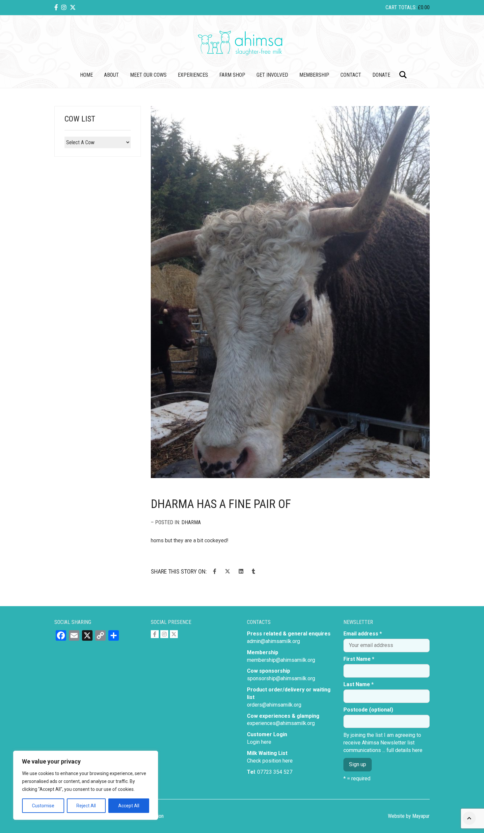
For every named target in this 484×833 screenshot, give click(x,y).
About (111, 75)
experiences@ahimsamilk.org (281, 723)
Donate (381, 75)
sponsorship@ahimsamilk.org (281, 678)
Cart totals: (408, 7)
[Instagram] (64, 7)
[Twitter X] (73, 7)
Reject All (86, 805)
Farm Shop (232, 75)
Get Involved (272, 75)
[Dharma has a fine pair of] (290, 292)
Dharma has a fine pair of (221, 504)
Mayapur (421, 816)
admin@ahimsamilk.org (273, 641)
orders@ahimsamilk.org (274, 705)
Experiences (193, 75)
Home (86, 75)
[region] (85, 785)
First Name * (358, 659)
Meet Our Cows (148, 75)
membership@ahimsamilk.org (281, 660)
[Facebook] (56, 7)
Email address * (362, 634)
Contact (350, 75)
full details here (404, 750)
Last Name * (358, 684)
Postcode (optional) (368, 710)
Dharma (191, 522)
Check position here (270, 761)
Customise (43, 805)
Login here (259, 742)
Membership (314, 75)
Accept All (128, 805)
